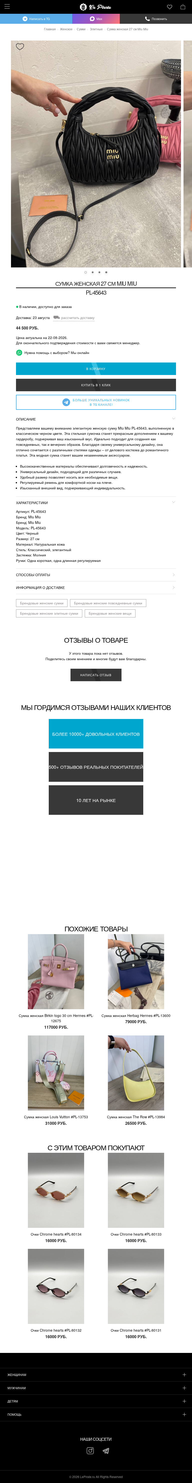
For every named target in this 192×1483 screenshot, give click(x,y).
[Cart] (183, 6)
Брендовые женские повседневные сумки (108, 602)
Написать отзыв (96, 675)
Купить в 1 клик (96, 385)
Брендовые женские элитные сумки (49, 613)
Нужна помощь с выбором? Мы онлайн (56, 352)
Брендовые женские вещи (110, 613)
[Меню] (6, 6)
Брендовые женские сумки (42, 602)
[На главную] (96, 7)
